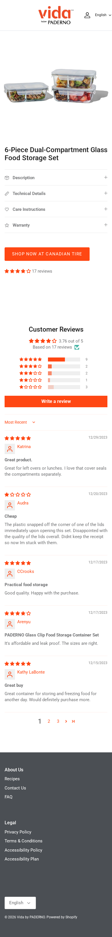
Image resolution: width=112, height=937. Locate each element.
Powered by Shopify (62, 917)
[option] (56, 87)
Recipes (12, 778)
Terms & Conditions (24, 841)
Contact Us (15, 788)
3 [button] (58, 721)
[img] (18, 438)
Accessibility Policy (23, 850)
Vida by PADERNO (31, 917)
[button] (18, 271)
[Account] (86, 15)
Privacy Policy (18, 832)
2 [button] (49, 721)
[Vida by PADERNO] (56, 15)
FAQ (8, 797)
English (101, 15)
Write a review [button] (56, 401)
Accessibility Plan (22, 859)
